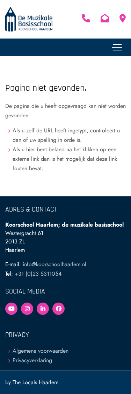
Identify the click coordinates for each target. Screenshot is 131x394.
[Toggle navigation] (117, 47)
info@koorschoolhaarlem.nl (54, 264)
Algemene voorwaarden (40, 351)
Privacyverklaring (32, 360)
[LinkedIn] (43, 309)
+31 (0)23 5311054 (38, 274)
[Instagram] (27, 309)
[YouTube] (11, 309)
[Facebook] (58, 309)
